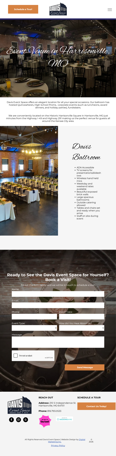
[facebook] (11, 420)
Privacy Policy (58, 445)
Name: (15, 289)
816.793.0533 (54, 411)
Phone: (16, 312)
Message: (17, 334)
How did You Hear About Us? (75, 323)
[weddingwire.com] (64, 417)
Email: (15, 300)
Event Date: (65, 312)
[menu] (109, 9)
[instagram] (18, 420)
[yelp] (25, 420)
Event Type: (18, 323)
